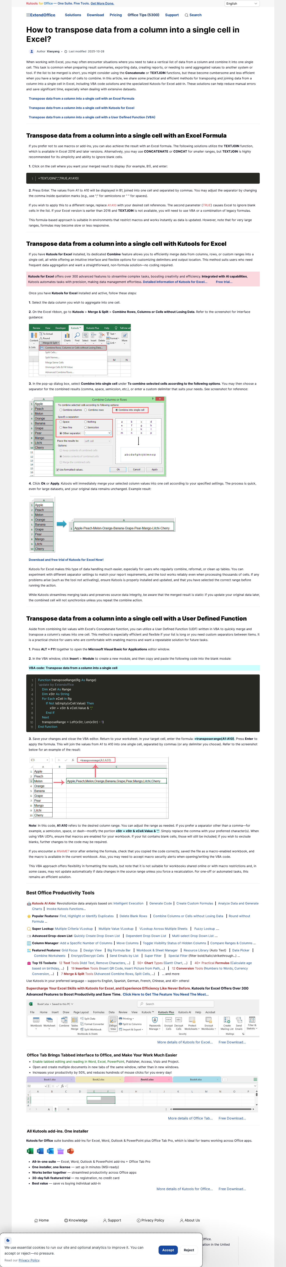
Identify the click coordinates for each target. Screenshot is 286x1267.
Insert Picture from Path (142, 968)
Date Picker (240, 950)
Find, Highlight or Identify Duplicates (87, 916)
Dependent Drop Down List (146, 936)
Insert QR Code (111, 968)
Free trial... (224, 282)
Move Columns (128, 943)
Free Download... (232, 1042)
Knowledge (78, 1220)
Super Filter (153, 956)
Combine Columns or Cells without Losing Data (188, 916)
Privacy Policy (152, 1220)
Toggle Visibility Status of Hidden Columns (174, 943)
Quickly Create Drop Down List (97, 936)
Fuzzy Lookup (204, 929)
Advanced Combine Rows (114, 974)
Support (172, 15)
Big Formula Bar (119, 950)
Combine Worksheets (49, 956)
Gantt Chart (173, 963)
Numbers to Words (219, 968)
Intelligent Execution (128, 903)
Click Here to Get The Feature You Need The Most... (166, 994)
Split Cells (142, 974)
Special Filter (178, 956)
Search (195, 15)
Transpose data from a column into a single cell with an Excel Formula (81, 98)
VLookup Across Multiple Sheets (163, 929)
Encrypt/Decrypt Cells (87, 956)
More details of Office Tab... (190, 1118)
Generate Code (160, 903)
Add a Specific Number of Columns (86, 943)
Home (44, 1220)
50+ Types (150, 963)
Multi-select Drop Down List (193, 936)
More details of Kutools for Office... (185, 1189)
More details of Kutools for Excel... (185, 1042)
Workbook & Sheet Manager (157, 950)
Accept (168, 1250)
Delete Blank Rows (133, 916)
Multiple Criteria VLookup (74, 929)
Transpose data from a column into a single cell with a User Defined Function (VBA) (92, 117)
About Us (192, 1220)
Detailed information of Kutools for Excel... (175, 282)
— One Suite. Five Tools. (70, 3)
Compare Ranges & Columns (231, 943)
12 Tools (69, 963)
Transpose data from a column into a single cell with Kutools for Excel (81, 108)
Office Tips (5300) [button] (143, 15)
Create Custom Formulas (194, 903)
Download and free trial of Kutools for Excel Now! (66, 560)
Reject (189, 1250)
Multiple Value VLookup (116, 929)
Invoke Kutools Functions (65, 909)
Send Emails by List (124, 956)
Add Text (87, 963)
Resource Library (196, 950)
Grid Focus (69, 950)
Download (95, 15)
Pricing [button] (116, 15)
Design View (92, 950)
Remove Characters (110, 963)
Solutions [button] (73, 15)
